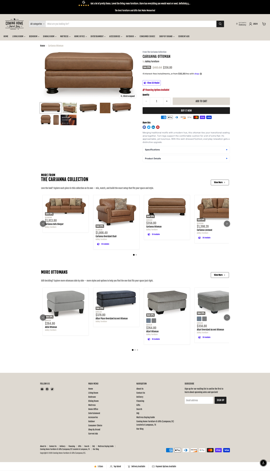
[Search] (220, 24)
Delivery (139, 397)
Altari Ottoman (152, 331)
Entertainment (97, 36)
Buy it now (186, 110)
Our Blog (139, 429)
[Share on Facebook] (144, 127)
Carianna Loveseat (204, 230)
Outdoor (130, 36)
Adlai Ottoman (51, 327)
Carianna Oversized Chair (106, 236)
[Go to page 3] (137, 350)
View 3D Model (153, 82)
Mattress (64, 36)
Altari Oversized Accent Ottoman (210, 329)
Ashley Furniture (152, 61)
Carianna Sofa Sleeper (54, 224)
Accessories (115, 36)
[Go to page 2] (136, 254)
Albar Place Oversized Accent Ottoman (112, 318)
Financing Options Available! (157, 89)
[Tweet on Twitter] (148, 127)
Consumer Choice (147, 36)
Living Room (18, 36)
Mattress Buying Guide (145, 417)
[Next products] (227, 224)
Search (139, 409)
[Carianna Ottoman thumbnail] (50, 108)
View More (218, 182)
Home (6, 36)
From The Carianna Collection (154, 52)
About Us (139, 388)
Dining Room (49, 36)
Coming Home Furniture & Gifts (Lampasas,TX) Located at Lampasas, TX (65, 449)
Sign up (220, 400)
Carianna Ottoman (154, 226)
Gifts (138, 405)
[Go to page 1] (134, 255)
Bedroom (33, 36)
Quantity (146, 95)
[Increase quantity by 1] (166, 101)
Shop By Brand (166, 36)
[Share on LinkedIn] (153, 127)
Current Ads (183, 36)
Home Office (79, 36)
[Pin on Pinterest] (157, 127)
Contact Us (140, 393)
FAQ (137, 413)
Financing (140, 401)
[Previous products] (43, 224)
